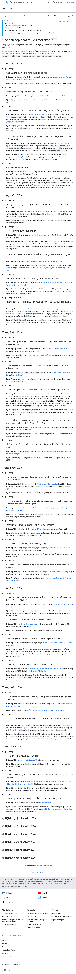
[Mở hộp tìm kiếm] (49, 2)
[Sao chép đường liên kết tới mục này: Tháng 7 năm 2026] (24, 64)
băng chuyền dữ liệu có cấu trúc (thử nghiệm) (42, 782)
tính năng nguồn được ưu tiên (47, 484)
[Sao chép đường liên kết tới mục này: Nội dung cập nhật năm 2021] (37, 850)
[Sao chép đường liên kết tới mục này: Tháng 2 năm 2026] (24, 687)
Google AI (5, 953)
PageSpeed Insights (57, 920)
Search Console (56, 913)
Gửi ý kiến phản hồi (65, 21)
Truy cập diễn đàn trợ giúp (10, 913)
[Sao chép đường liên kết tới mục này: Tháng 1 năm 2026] (23, 747)
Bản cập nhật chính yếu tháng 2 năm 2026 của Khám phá (47, 710)
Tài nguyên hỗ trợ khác (9, 924)
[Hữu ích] (69, 16)
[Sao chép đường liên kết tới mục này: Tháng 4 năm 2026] (24, 468)
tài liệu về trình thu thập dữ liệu (48, 728)
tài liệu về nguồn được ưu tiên (57, 349)
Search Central (25, 2)
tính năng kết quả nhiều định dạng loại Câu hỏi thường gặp (43, 261)
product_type (62, 119)
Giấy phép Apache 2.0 (32, 881)
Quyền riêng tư (15, 964)
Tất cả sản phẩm (7, 956)
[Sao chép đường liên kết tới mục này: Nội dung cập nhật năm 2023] (38, 834)
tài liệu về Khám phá (39, 671)
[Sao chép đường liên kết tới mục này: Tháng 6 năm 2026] (24, 195)
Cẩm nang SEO (31, 916)
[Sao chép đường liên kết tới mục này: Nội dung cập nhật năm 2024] (38, 826)
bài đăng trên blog (51, 809)
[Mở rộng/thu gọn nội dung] (15, 21)
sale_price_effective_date (15, 157)
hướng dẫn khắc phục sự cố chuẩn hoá (33, 96)
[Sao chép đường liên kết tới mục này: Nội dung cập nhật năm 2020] (38, 858)
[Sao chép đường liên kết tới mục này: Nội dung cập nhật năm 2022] (37, 842)
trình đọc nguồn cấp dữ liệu (11, 54)
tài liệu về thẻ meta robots (29, 624)
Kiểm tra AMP (55, 923)
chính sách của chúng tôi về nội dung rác (35, 427)
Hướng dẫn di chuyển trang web (30, 212)
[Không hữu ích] (72, 16)
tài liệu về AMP (28, 172)
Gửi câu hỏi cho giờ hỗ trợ (10, 916)
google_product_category (15, 122)
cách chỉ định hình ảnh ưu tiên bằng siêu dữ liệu (45, 669)
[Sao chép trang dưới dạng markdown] (52, 40)
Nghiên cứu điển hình (33, 928)
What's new (7, 8)
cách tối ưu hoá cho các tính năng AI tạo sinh (45, 394)
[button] (38, 819)
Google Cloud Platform (9, 950)
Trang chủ (5, 16)
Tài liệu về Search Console (35, 924)
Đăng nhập (70, 2)
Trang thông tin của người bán (37, 115)
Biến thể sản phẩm (17, 375)
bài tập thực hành (45, 803)
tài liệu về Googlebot (17, 730)
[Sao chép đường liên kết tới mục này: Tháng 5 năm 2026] (24, 332)
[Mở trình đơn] (3, 2)
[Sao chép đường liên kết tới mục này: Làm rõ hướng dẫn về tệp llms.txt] (38, 231)
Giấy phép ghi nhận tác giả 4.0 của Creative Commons (55, 879)
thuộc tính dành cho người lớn (19, 381)
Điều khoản (5, 964)
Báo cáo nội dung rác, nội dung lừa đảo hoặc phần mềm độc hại (13, 920)
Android (4, 940)
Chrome (4, 943)
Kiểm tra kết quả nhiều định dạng (61, 916)
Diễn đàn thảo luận (60, 604)
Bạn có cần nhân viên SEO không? (37, 913)
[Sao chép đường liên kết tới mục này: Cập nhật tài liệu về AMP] (30, 167)
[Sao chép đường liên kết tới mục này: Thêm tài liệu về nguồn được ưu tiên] (40, 756)
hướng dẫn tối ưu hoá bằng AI (39, 235)
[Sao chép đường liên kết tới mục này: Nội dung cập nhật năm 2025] (38, 818)
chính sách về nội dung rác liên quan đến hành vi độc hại (49, 572)
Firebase (5, 947)
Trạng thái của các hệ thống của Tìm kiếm (37, 920)
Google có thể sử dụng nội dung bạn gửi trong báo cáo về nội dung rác (46, 548)
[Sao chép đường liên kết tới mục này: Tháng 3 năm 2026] (24, 588)
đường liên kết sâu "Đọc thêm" (39, 529)
